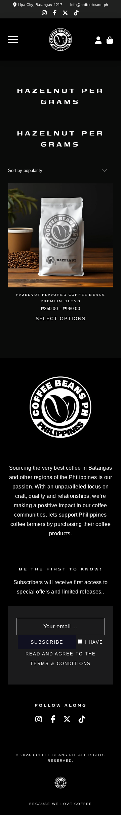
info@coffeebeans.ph (89, 5)
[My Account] (98, 39)
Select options (61, 318)
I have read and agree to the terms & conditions (64, 653)
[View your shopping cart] (110, 39)
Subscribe (47, 642)
